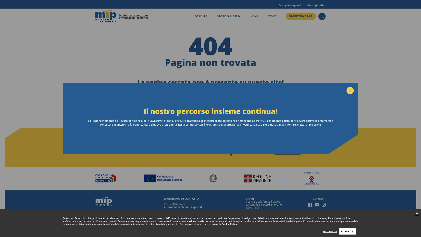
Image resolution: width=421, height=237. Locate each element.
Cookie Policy (229, 224)
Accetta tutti (347, 231)
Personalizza (330, 231)
